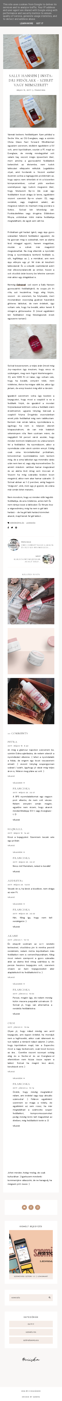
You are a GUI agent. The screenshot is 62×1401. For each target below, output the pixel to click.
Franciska (21, 788)
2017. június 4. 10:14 (23, 1088)
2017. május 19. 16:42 (18, 833)
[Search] (49, 1297)
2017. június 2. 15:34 (18, 1027)
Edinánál (21, 284)
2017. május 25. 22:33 (24, 913)
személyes (31, 1332)
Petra (12, 741)
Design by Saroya (31, 1397)
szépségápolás (31, 1340)
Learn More (26, 23)
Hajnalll (15, 829)
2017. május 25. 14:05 (19, 884)
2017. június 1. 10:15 (18, 940)
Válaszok (17, 783)
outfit (31, 1324)
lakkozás (31, 523)
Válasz (11, 776)
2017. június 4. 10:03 (23, 994)
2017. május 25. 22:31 (24, 792)
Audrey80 (15, 880)
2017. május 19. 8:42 (18, 746)
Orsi (11, 1023)
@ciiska (31, 1360)
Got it (39, 23)
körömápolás (17, 523)
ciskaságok (35, 1391)
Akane (13, 935)
